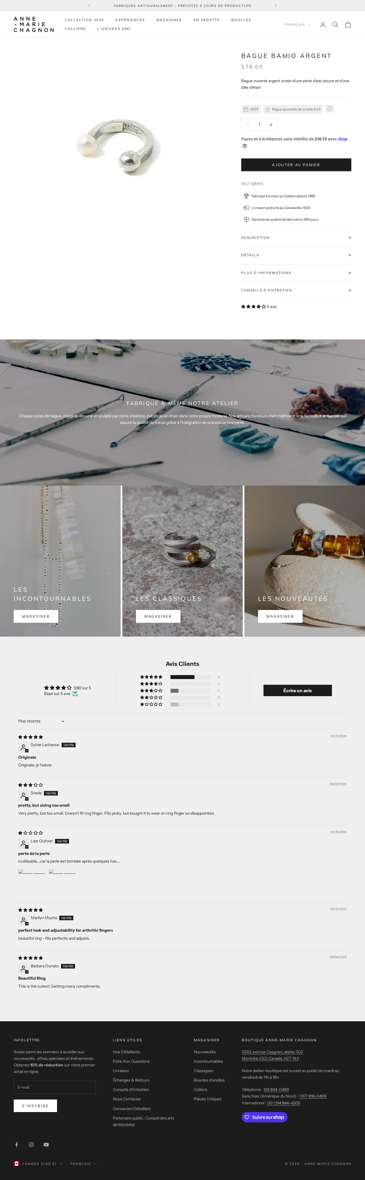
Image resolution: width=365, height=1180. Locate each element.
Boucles (241, 20)
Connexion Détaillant (132, 1108)
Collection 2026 (84, 20)
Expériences (130, 20)
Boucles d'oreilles (209, 1080)
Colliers (75, 29)
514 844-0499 (276, 1089)
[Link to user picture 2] (62, 882)
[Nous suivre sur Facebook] (16, 1144)
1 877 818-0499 (313, 1096)
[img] (30, 737)
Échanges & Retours (131, 1080)
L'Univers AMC (114, 29)
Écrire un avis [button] (297, 690)
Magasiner (169, 20)
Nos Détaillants (126, 1051)
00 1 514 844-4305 (283, 1103)
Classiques (203, 1070)
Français (295, 25)
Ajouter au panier (296, 164)
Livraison (121, 1070)
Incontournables (208, 1061)
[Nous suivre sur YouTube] (46, 1144)
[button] (254, 306)
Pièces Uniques (208, 1099)
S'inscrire (35, 1106)
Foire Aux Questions (131, 1061)
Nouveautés (205, 1051)
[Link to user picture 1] (32, 882)
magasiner (36, 616)
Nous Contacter (127, 1099)
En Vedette (207, 20)
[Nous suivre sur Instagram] (31, 1144)
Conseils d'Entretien (131, 1089)
